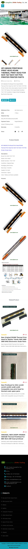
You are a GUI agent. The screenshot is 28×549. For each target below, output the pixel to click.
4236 (25, 334)
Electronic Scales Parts (7, 81)
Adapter (5, 532)
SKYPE (13, 100)
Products (9, 21)
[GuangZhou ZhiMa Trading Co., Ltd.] (14, 2)
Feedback (8, 486)
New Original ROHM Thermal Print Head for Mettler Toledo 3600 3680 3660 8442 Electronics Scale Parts (14, 339)
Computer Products (8, 511)
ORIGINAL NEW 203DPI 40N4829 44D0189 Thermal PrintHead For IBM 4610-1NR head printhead (13, 437)
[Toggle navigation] (2, 5)
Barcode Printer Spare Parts (10, 498)
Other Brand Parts (7, 515)
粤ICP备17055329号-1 (14, 547)
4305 (25, 432)
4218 (25, 382)
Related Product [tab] (14, 300)
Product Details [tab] (14, 140)
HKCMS (18, 545)
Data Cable (5, 535)
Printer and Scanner (8, 525)
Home (4, 21)
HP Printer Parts (7, 518)
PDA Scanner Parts (7, 501)
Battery (4, 508)
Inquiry (5, 100)
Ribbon (4, 505)
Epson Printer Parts (8, 522)
